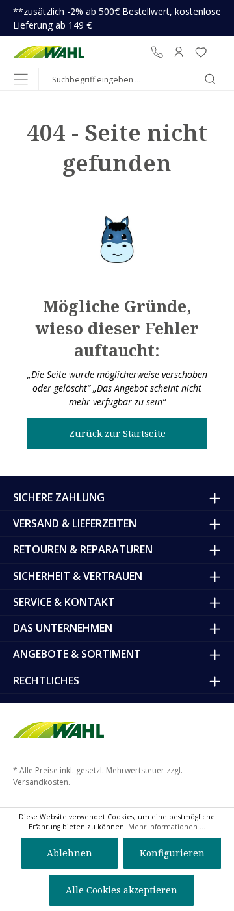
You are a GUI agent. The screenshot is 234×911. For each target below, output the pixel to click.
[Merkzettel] (201, 52)
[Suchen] (210, 79)
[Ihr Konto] (179, 52)
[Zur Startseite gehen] (48, 52)
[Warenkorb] (216, 52)
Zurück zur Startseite (117, 433)
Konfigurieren (172, 853)
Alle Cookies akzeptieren (121, 890)
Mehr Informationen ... (166, 826)
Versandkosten (40, 782)
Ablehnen (69, 853)
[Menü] (20, 79)
